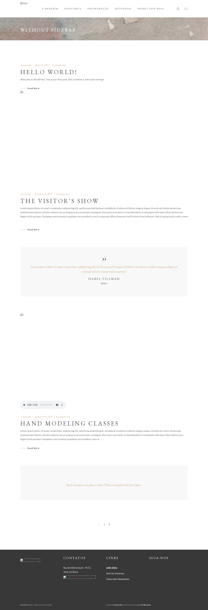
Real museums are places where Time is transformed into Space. (104, 485)
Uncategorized (59, 65)
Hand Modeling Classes (69, 423)
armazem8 (25, 65)
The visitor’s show (59, 201)
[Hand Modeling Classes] (104, 361)
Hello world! (49, 72)
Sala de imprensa (115, 573)
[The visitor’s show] (104, 139)
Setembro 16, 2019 (43, 194)
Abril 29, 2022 (41, 65)
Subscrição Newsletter (118, 579)
